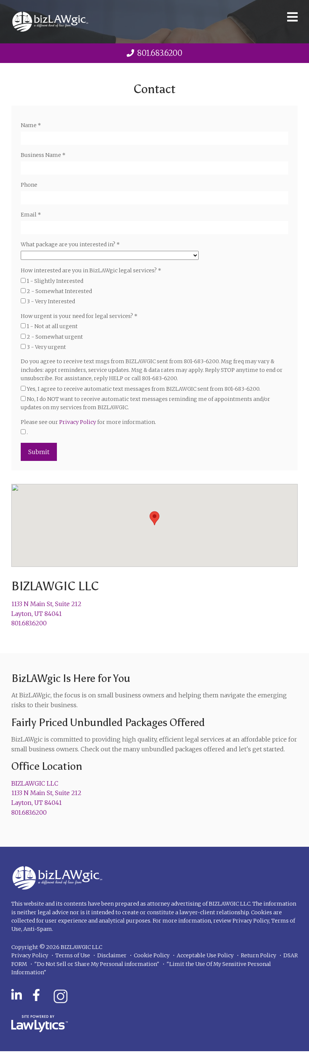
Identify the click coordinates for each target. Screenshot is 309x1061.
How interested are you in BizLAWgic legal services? (91, 270)
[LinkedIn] (16, 995)
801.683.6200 (159, 53)
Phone (29, 184)
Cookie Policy (152, 955)
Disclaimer (112, 955)
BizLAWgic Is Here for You (70, 678)
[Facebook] (36, 995)
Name (31, 125)
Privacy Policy (77, 422)
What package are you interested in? (70, 244)
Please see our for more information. (88, 422)
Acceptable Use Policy (205, 955)
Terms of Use (72, 955)
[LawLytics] (39, 1023)
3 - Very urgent (46, 347)
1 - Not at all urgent (52, 326)
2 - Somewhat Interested (59, 291)
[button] (154, 518)
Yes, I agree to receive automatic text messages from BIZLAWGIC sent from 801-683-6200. (143, 388)
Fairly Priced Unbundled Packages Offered (108, 722)
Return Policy (258, 955)
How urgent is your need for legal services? (79, 316)
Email (31, 214)
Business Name (43, 155)
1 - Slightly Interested (54, 281)
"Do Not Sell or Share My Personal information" (96, 964)
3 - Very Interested (50, 301)
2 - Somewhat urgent (54, 336)
